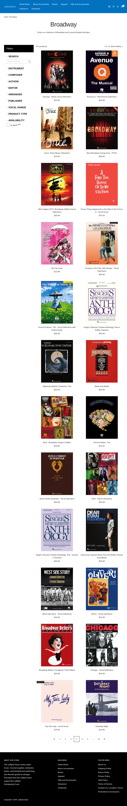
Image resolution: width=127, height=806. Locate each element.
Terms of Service (105, 784)
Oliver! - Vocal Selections (101, 614)
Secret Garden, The (101, 442)
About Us (102, 765)
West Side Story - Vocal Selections (57, 614)
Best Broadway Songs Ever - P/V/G (102, 153)
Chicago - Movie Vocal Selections (57, 97)
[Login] (118, 6)
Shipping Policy (104, 768)
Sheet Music (24, 4)
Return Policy (103, 772)
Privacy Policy (104, 776)
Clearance (23, 9)
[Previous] (54, 739)
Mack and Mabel (102, 386)
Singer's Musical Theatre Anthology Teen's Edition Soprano (102, 328)
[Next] (104, 739)
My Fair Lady (57, 268)
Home (6, 17)
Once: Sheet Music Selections (57, 153)
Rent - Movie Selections (102, 499)
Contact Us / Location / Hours (110, 788)
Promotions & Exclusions (108, 792)
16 (99, 739)
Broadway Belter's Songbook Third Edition (57, 670)
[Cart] (122, 6)
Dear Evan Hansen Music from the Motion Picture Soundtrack (102, 556)
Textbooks (35, 9)
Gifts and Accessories (80, 4)
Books (55, 4)
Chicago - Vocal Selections (101, 670)
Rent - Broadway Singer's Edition (57, 442)
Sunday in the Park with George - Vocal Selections (102, 269)
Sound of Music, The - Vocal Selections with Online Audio (57, 328)
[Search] (113, 6)
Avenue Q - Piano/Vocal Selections (102, 97)
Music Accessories (41, 4)
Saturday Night (101, 726)
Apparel (64, 4)
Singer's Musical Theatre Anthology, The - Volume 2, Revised (57, 556)
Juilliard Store (23, 800)
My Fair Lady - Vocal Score (56, 726)
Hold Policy (103, 780)
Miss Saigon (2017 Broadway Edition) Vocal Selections (57, 210)
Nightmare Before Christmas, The (57, 386)
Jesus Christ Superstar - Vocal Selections (57, 499)
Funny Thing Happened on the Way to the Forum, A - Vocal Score (102, 210)
